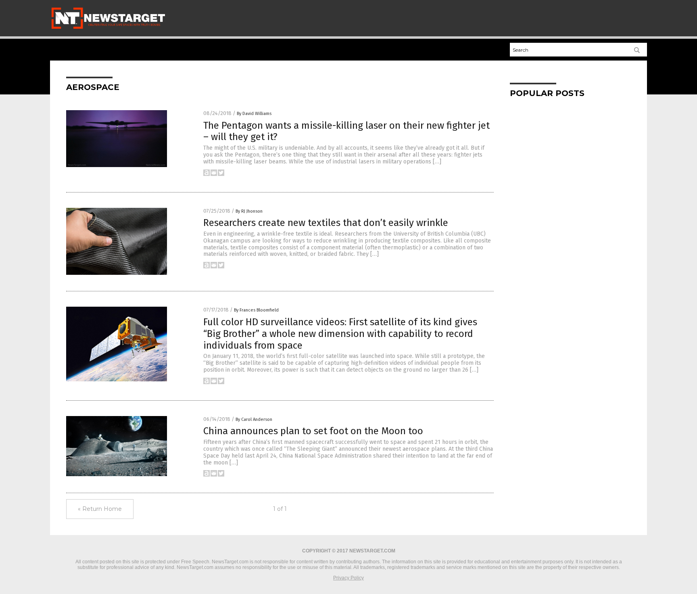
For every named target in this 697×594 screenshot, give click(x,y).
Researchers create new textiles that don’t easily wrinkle (325, 222)
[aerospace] (108, 28)
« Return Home (100, 508)
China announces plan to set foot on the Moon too (313, 431)
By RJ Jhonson (249, 211)
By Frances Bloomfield (256, 310)
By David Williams (254, 113)
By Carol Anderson (254, 419)
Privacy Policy (348, 578)
